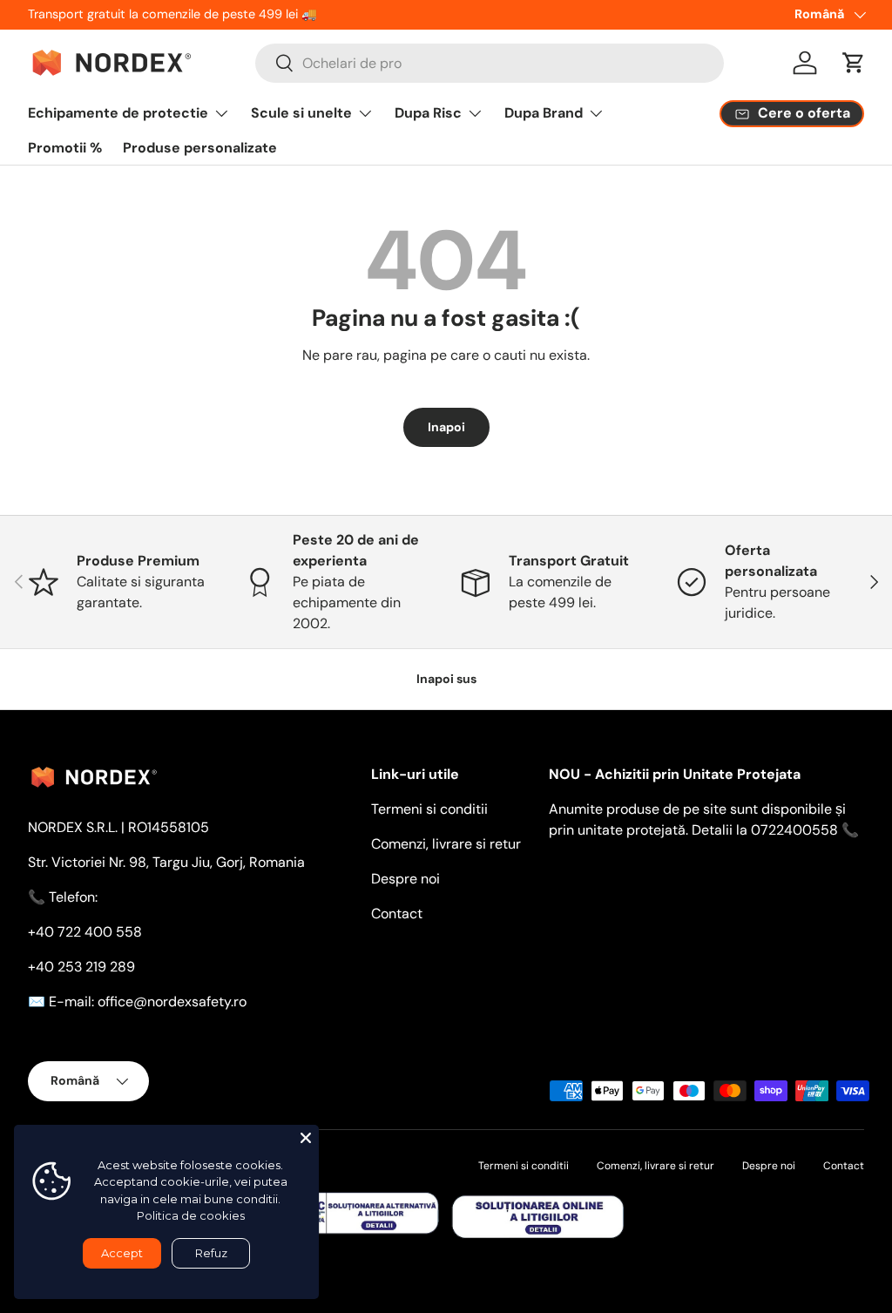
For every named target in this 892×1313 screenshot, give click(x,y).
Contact (396, 913)
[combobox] (490, 63)
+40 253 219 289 (81, 967)
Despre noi (405, 879)
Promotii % (65, 148)
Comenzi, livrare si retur (446, 844)
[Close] (305, 1138)
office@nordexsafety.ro (172, 1001)
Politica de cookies (191, 1215)
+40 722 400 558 (85, 932)
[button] (854, 63)
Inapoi (446, 427)
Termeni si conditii (429, 809)
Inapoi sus (446, 679)
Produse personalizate (200, 148)
